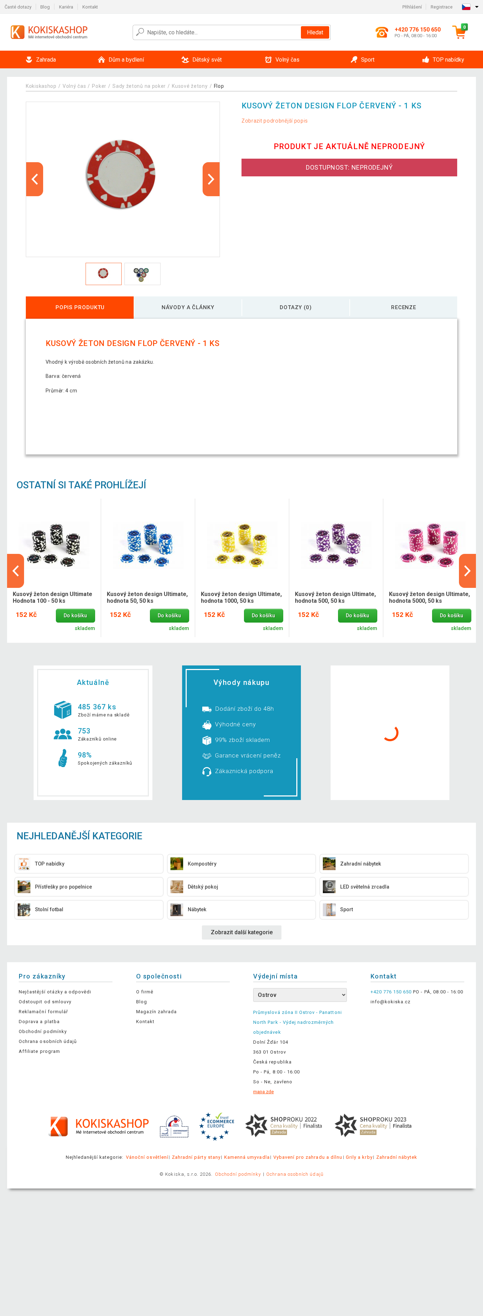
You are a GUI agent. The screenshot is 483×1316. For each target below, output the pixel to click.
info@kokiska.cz (391, 1001)
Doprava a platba (39, 1021)
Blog (45, 7)
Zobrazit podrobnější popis (275, 121)
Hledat (315, 32)
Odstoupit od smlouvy (45, 1001)
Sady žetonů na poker (139, 86)
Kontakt (90, 7)
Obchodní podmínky (43, 1031)
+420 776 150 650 (391, 991)
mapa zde (263, 1091)
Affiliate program (39, 1051)
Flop (219, 86)
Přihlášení (412, 7)
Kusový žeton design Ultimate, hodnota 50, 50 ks (147, 597)
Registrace (442, 7)
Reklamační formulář (43, 1011)
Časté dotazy (18, 7)
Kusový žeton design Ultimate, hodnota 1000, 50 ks (241, 597)
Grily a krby (359, 1157)
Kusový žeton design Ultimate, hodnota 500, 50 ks (335, 597)
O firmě (144, 991)
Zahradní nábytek (397, 1157)
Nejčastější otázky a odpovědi (55, 991)
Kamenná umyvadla (247, 1157)
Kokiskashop (41, 86)
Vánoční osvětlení (147, 1157)
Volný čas (74, 86)
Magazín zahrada (156, 1011)
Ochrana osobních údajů (48, 1041)
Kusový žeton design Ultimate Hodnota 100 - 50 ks (52, 597)
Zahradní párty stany (196, 1157)
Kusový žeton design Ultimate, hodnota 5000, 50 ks (429, 597)
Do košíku (75, 616)
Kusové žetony (190, 86)
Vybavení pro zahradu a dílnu (307, 1157)
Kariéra (66, 7)
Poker (99, 86)
